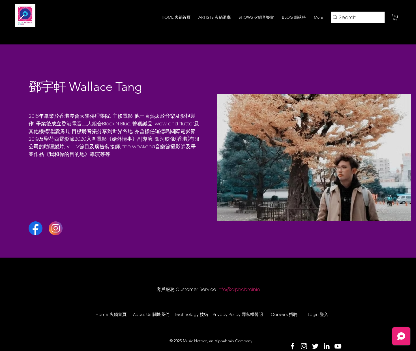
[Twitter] (315, 346)
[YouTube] (338, 346)
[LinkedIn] (326, 346)
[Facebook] (292, 346)
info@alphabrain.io (239, 289)
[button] (395, 17)
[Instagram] (304, 346)
